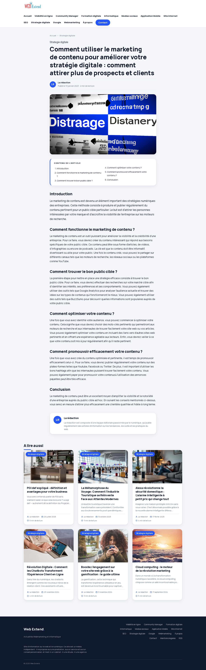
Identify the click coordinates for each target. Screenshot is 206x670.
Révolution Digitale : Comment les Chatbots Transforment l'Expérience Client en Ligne (47, 570)
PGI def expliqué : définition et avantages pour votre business (47, 489)
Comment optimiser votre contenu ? (124, 167)
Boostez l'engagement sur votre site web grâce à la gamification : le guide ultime (100, 570)
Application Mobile (150, 15)
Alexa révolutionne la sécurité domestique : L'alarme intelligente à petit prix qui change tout (152, 493)
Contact (102, 22)
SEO (26, 22)
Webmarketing (72, 22)
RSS (180, 638)
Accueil (28, 15)
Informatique (111, 15)
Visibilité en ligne (44, 15)
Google (57, 22)
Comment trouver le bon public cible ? (75, 180)
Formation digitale (91, 15)
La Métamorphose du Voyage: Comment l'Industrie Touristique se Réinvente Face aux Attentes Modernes (100, 493)
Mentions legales (167, 638)
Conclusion (112, 179)
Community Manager (67, 15)
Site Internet (170, 15)
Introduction (63, 168)
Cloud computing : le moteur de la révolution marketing (154, 569)
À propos (87, 22)
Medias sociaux (129, 15)
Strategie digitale (40, 22)
